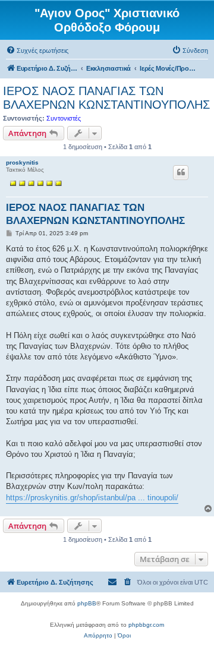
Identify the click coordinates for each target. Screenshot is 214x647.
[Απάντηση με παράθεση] (180, 172)
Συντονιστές (63, 118)
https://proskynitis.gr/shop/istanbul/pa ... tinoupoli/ (92, 497)
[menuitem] (37, 50)
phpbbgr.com (146, 624)
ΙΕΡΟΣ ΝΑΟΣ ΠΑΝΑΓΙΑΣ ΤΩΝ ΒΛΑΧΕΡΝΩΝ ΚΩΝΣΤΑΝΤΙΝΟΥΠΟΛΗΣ (106, 97)
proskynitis (22, 162)
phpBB (86, 603)
